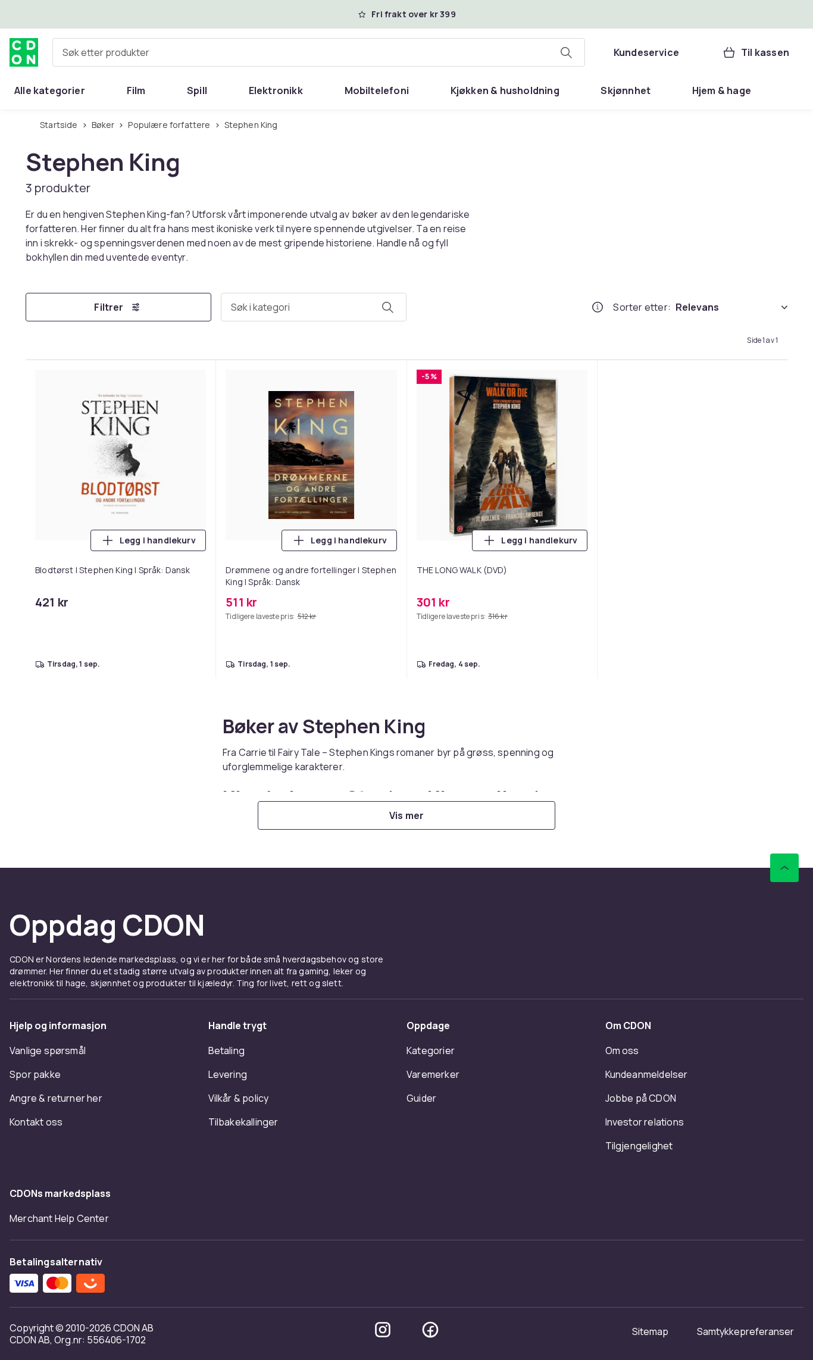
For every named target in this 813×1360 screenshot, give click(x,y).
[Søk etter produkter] (566, 52)
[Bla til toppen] (784, 867)
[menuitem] (49, 90)
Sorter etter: (642, 307)
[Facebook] (430, 1329)
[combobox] (318, 52)
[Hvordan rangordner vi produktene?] (597, 307)
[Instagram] (383, 1329)
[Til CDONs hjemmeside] (24, 52)
